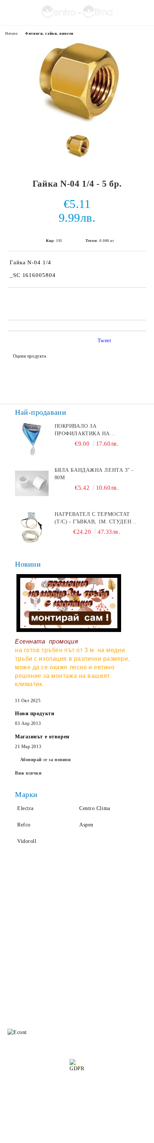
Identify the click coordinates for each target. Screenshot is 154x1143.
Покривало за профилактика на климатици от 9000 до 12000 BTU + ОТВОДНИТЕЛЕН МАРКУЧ (96, 430)
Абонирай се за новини (45, 759)
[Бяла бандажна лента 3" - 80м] (32, 483)
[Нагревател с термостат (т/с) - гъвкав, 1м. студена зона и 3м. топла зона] (32, 527)
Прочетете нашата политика (77, 1092)
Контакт (15, 943)
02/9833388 (51, 991)
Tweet (104, 340)
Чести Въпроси (24, 928)
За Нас (13, 913)
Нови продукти (34, 713)
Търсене (87, 898)
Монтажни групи (98, 943)
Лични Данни (94, 913)
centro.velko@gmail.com (62, 977)
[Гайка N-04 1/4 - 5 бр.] (77, 123)
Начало (11, 33)
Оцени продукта (29, 356)
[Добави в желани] (140, 300)
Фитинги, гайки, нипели (49, 33)
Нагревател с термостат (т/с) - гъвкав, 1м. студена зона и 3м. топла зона (95, 518)
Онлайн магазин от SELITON (77, 1136)
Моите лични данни (80, 1112)
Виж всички (28, 773)
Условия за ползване (102, 928)
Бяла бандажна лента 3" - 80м (94, 473)
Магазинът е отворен (42, 736)
